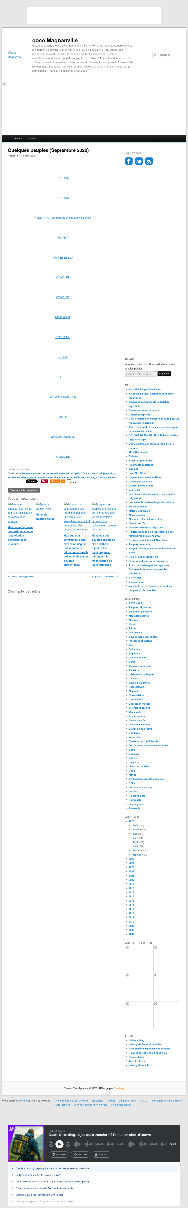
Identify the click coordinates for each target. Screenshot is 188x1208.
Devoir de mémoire (140, 682)
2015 (131, 900)
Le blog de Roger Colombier (145, 1044)
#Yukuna (100, 477)
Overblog (119, 1088)
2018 (131, 888)
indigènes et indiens (140, 640)
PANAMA (63, 237)
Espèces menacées (140, 703)
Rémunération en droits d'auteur (167, 1100)
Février (136, 850)
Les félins (134, 489)
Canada (133, 678)
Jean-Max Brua (137, 473)
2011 (131, 917)
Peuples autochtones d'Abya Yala (148, 540)
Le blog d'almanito (139, 1065)
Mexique (133, 620)
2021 (131, 875)
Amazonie (134, 808)
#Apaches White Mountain (56, 473)
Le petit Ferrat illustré (141, 485)
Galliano (133, 468)
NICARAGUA (62, 317)
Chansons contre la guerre (144, 410)
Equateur (134, 754)
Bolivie (133, 758)
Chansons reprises (139, 414)
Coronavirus (136, 699)
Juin (135, 833)
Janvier (137, 854)
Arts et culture (137, 716)
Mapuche (134, 691)
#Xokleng (90, 477)
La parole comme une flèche (145, 477)
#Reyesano (60, 477)
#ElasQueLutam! (138, 452)
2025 (131, 859)
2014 (131, 905)
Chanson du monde (140, 666)
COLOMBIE (63, 277)
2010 (131, 921)
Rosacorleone (136, 1057)
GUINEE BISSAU (63, 257)
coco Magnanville (55, 40)
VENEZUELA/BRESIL (62, 436)
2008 (131, 930)
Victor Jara (135, 577)
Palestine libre (137, 795)
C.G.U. (143, 1100)
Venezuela (134, 737)
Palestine (134, 670)
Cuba (132, 770)
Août (135, 825)
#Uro (69, 477)
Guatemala (135, 712)
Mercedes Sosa (137, 515)
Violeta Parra (136, 582)
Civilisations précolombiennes (146, 779)
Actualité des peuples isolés (145, 389)
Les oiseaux (135, 632)
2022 (131, 871)
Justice (133, 791)
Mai (135, 838)
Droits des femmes (139, 724)
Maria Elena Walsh (139, 510)
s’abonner (61, 1154)
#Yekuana (111, 477)
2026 (131, 821)
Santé (132, 661)
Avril (135, 842)
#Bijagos (104, 473)
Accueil (18, 138)
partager (83, 1154)
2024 (131, 863)
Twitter (139, 161)
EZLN (132, 783)
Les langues (136, 804)
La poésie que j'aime (140, 728)
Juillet (136, 829)
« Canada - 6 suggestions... (22, 576)
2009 (131, 926)
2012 (131, 913)
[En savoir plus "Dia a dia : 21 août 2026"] (138, 971)
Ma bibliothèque (138, 506)
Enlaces (133, 456)
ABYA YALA (135, 603)
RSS (149, 161)
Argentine (134, 653)
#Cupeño (75, 473)
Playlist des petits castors (143, 556)
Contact (32, 138)
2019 (131, 884)
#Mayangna (27, 477)
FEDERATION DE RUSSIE (50, 217)
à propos (104, 1154)
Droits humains (137, 657)
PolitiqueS (135, 800)
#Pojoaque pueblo (43, 477)
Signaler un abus (127, 1100)
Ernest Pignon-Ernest (141, 460)
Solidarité (134, 733)
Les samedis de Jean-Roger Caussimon (151, 502)
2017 (131, 892)
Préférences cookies (121, 1104)
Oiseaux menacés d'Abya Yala (146, 527)
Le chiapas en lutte (139, 707)
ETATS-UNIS (62, 178)
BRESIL (62, 417)
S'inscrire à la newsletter (24, 490)
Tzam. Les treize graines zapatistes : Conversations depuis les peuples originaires (149, 569)
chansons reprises (139, 766)
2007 (131, 934)
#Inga (113, 473)
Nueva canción (137, 523)
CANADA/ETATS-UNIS (63, 397)
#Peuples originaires (31, 473)
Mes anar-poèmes (139, 615)
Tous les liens (137, 1061)
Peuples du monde (139, 544)
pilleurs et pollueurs (140, 611)
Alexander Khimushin (78, 217)
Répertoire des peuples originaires (148, 561)
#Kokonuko (14, 477)
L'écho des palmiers (140, 481)
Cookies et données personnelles (90, 1104)
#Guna (95, 473)
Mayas (132, 774)
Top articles (97, 1100)
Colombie (134, 649)
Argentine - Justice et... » (105, 576)
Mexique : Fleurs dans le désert (146, 519)
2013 (131, 909)
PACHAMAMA (136, 687)
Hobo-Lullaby (136, 1040)
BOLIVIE (63, 357)
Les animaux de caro (141, 787)
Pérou (132, 628)
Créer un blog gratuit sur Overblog (71, 1100)
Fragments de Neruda (141, 464)
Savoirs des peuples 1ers (143, 636)
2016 (131, 896)
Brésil (132, 624)
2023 (131, 867)
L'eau (132, 749)
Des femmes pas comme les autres (149, 745)
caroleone (22, 1100)
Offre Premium (62, 1104)
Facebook (129, 161)
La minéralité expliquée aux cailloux (149, 1048)
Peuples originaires (140, 607)
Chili (131, 645)
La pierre (134, 762)
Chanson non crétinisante (143, 741)
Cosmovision (136, 695)
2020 (131, 879)
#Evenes (86, 473)
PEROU (62, 377)
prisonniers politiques (141, 674)
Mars (135, 846)
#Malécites (78, 477)
